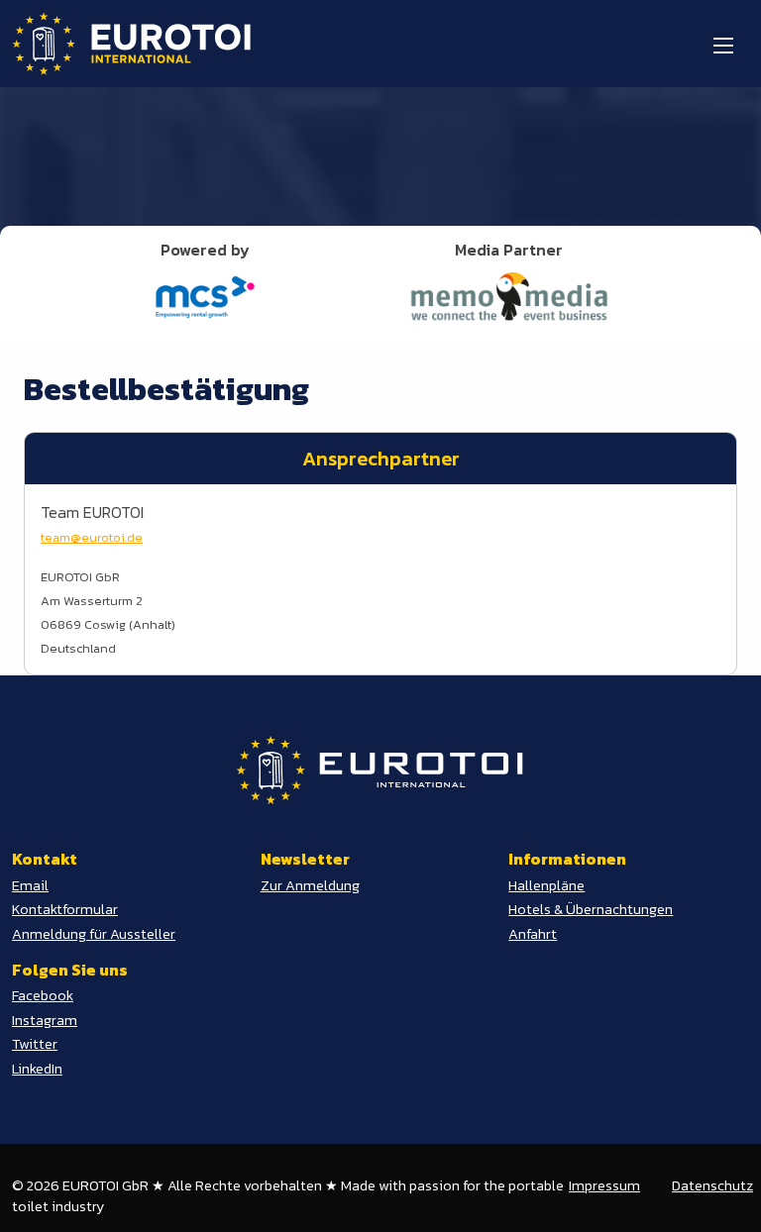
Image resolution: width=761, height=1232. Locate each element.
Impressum (604, 1185)
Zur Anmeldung (310, 885)
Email (30, 885)
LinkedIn (37, 1068)
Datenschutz (712, 1185)
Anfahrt (532, 934)
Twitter (34, 1044)
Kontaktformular (65, 909)
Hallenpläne (546, 885)
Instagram (44, 1020)
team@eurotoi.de (92, 537)
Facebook (42, 995)
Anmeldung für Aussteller (93, 934)
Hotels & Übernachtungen (590, 909)
